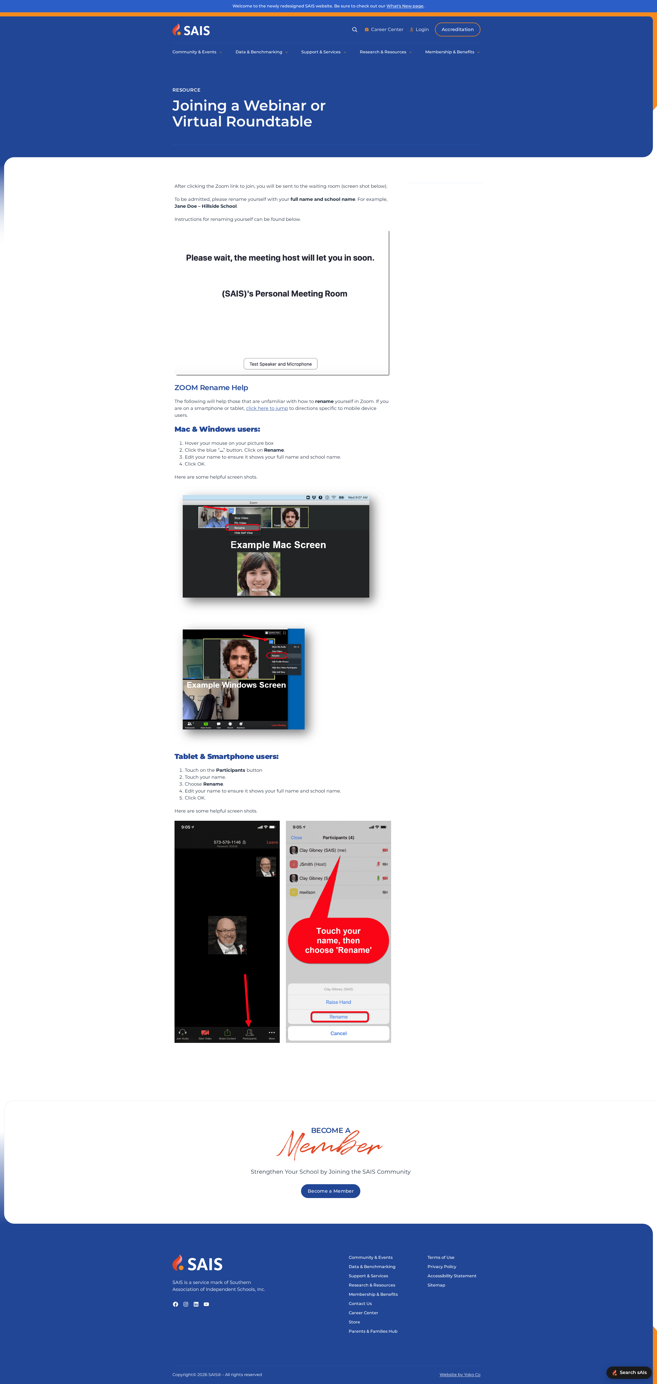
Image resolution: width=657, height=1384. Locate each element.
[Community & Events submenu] (221, 52)
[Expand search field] (355, 29)
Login (422, 29)
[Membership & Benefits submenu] (478, 52)
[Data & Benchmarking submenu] (286, 52)
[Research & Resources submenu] (410, 52)
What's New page (405, 6)
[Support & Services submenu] (345, 52)
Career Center (387, 29)
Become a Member (331, 1191)
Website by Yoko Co (460, 1374)
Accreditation (458, 29)
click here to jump (267, 408)
